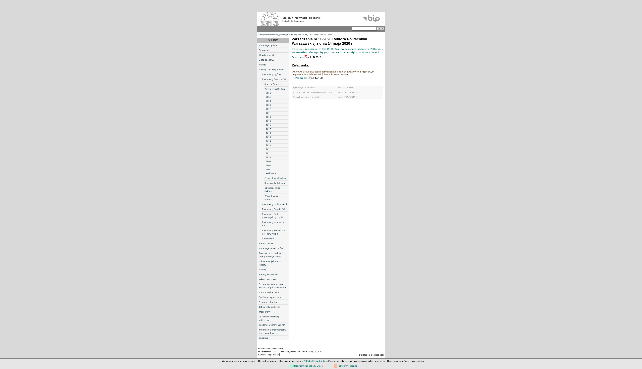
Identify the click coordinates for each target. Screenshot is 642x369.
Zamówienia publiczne (270, 297)
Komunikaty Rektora (274, 183)
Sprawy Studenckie (268, 274)
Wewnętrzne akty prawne (275, 34)
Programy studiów (268, 302)
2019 (268, 121)
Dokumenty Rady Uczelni (274, 204)
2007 (268, 169)
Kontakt (261, 354)
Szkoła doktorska (267, 279)
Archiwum (271, 173)
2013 (268, 145)
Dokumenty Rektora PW (297, 34)
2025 (268, 97)
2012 (268, 149)
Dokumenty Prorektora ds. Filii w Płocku (273, 232)
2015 (268, 137)
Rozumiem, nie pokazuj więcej (308, 366)
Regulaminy (268, 238)
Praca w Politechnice (269, 292)
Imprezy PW (265, 312)
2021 (268, 113)
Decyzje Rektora (272, 84)
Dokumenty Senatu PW (273, 209)
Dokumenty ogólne (271, 74)
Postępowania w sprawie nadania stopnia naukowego (273, 286)
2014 (268, 141)
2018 (268, 125)
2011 (268, 153)
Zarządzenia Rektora (317, 34)
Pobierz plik (298, 57)
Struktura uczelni (267, 55)
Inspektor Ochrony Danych (272, 325)
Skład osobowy (266, 60)
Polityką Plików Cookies (315, 361)
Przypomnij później (347, 366)
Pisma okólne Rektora (275, 178)
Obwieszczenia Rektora (272, 189)
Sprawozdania (266, 243)
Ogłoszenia (264, 50)
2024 (268, 101)
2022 (268, 109)
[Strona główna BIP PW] (321, 19)
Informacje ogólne (268, 45)
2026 (268, 93)
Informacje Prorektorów (271, 248)
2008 (268, 165)
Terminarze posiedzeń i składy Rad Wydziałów (271, 255)
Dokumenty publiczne (269, 307)
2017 (268, 129)
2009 (268, 161)
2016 (268, 133)
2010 (268, 157)
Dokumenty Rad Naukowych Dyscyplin (273, 215)
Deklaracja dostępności (371, 355)
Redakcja (263, 338)
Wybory (262, 269)
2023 (268, 105)
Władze (262, 64)
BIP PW (260, 34)
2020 (330, 34)
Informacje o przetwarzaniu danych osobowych (272, 331)
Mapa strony (273, 354)
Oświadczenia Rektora (271, 198)
